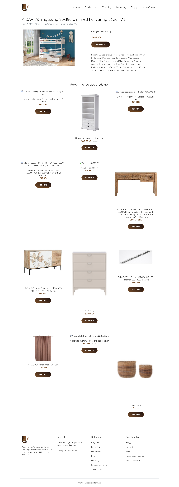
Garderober (91, 7)
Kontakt (129, 447)
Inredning (75, 7)
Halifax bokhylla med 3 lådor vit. (89, 138)
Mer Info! (100, 44)
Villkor (128, 451)
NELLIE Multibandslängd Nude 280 (43, 365)
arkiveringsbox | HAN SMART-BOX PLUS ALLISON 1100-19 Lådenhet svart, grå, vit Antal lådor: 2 (43, 173)
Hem (24, 24)
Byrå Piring (89, 311)
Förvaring (106, 7)
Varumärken (148, 7)
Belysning (121, 7)
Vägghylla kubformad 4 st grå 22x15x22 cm (89, 341)
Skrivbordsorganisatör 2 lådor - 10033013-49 (136, 98)
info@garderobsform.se (67, 450)
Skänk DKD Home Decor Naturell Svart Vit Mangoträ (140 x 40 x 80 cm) (43, 289)
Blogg (134, 7)
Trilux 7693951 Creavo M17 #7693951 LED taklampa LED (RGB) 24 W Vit (135, 278)
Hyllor (93, 456)
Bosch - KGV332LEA (89, 168)
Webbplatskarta (133, 460)
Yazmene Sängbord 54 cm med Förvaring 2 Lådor (43, 100)
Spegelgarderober (99, 465)
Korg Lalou (136, 405)
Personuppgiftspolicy (135, 456)
